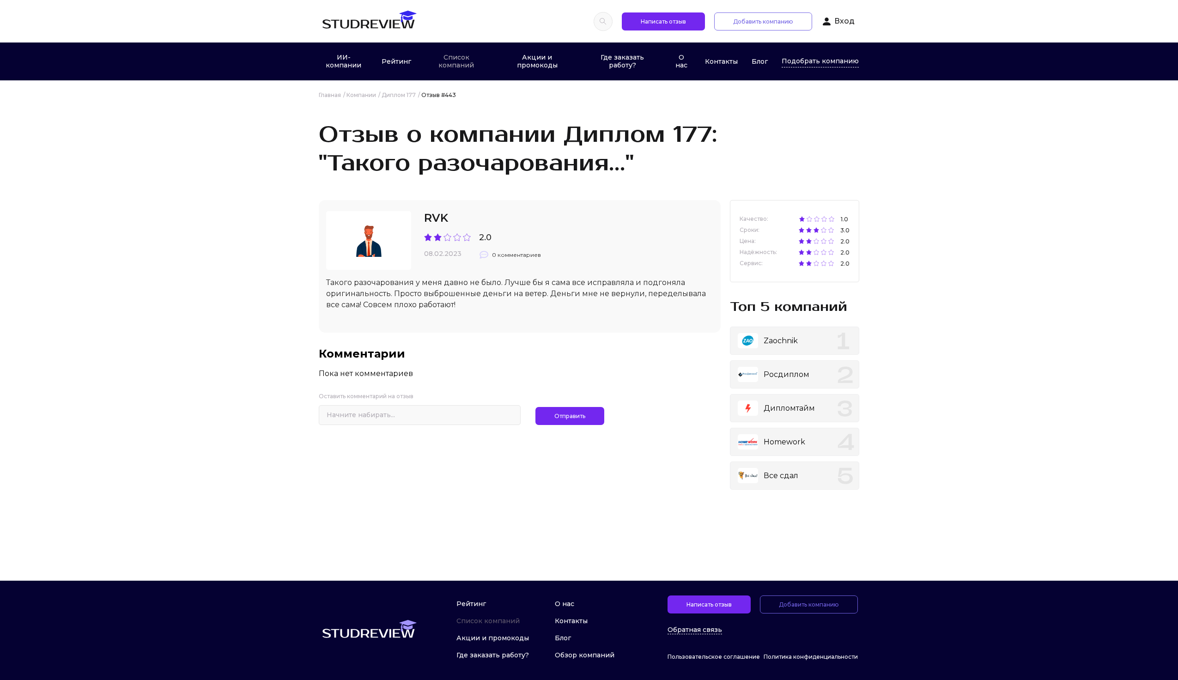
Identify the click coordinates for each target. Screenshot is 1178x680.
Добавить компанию (763, 21)
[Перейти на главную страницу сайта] (369, 21)
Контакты (721, 61)
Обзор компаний (584, 655)
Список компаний (456, 61)
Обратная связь (695, 630)
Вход (844, 21)
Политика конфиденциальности (811, 656)
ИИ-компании (343, 61)
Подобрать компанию (820, 61)
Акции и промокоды (537, 61)
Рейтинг (396, 61)
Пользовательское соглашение (714, 656)
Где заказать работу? (622, 61)
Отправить (569, 416)
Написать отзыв (663, 21)
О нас (681, 61)
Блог (760, 61)
